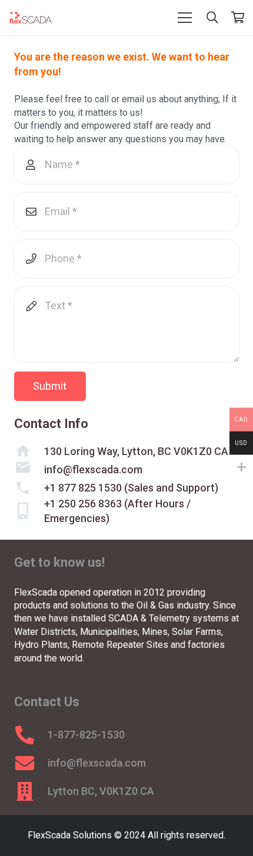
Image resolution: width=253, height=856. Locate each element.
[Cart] (238, 17)
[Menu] (184, 17)
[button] (212, 17)
